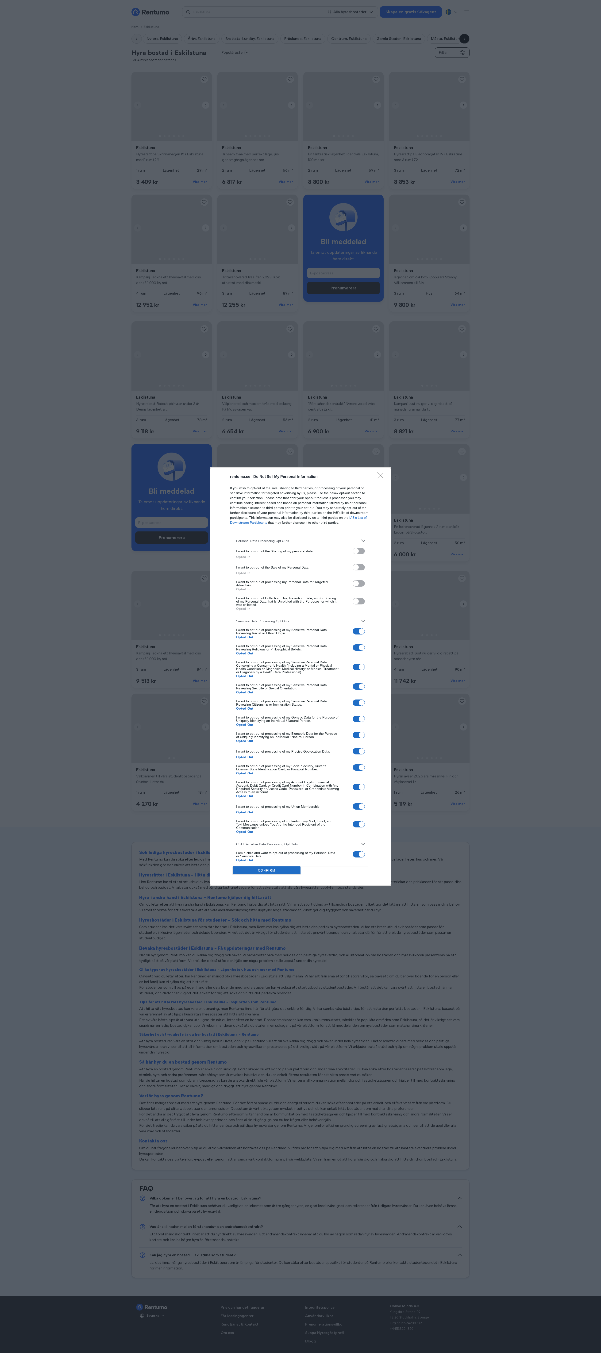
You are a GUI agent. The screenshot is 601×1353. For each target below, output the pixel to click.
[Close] (381, 477)
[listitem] (300, 540)
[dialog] (300, 676)
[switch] (359, 551)
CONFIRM (266, 870)
